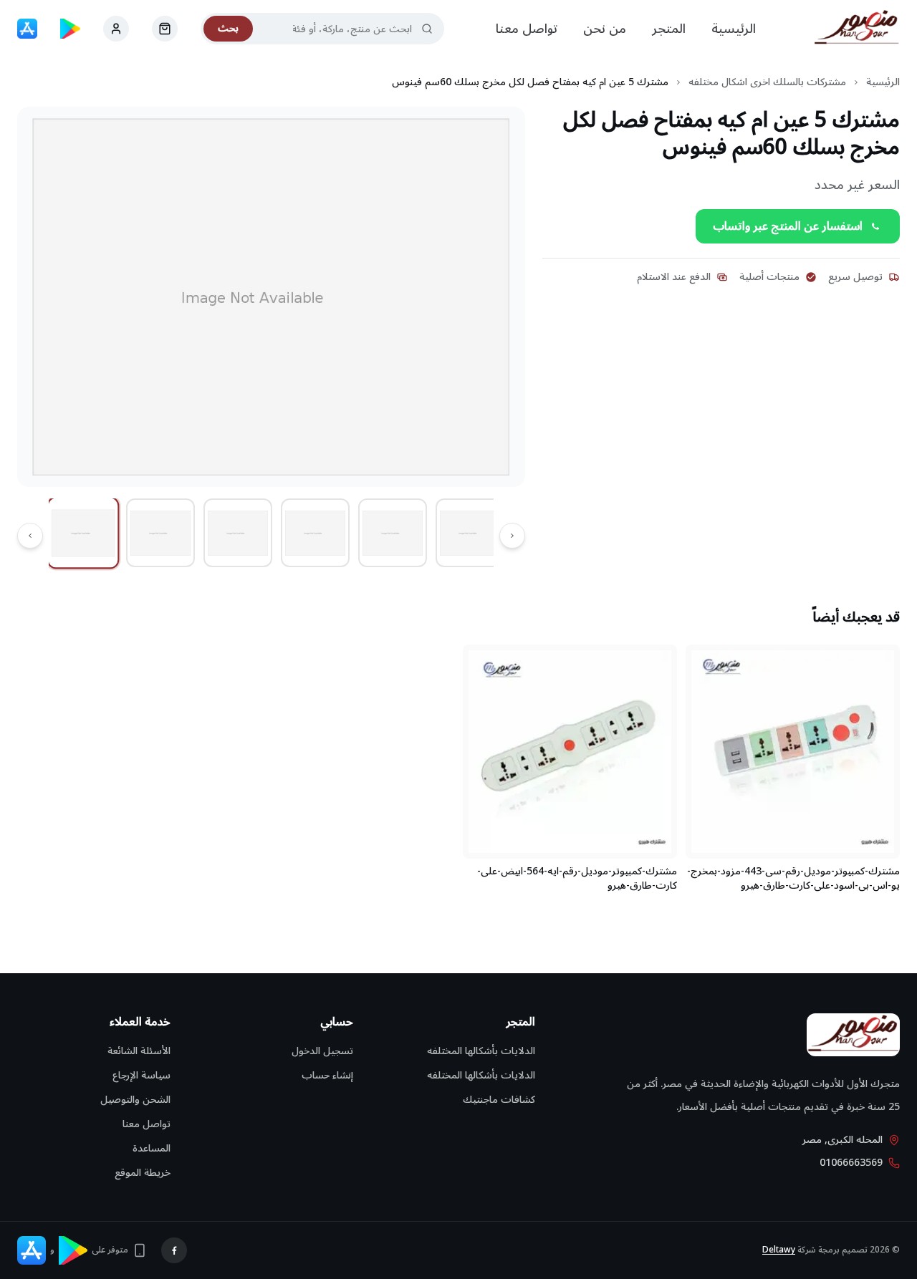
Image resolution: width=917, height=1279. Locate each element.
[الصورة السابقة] (512, 536)
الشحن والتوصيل (135, 1099)
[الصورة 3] (237, 532)
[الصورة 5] (392, 532)
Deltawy (778, 1250)
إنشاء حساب (327, 1075)
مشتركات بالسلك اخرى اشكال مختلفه (767, 82)
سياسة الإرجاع (141, 1075)
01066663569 (851, 1163)
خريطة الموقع (143, 1172)
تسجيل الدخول (322, 1051)
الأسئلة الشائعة (139, 1051)
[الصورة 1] (83, 533)
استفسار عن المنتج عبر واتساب (788, 226)
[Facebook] (174, 1250)
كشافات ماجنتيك (499, 1099)
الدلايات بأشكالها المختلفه (481, 1051)
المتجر (669, 29)
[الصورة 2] (160, 532)
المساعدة (152, 1148)
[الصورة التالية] (30, 536)
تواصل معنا (526, 29)
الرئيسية (733, 29)
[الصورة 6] (470, 532)
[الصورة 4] (315, 532)
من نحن (604, 29)
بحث (228, 28)
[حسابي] (165, 29)
